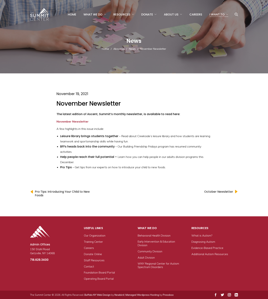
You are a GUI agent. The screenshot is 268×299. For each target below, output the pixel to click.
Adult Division (146, 257)
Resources (121, 14)
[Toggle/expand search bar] (236, 14)
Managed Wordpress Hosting (142, 294)
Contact (89, 266)
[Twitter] (222, 294)
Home (72, 14)
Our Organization (94, 235)
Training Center (93, 241)
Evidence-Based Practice (207, 248)
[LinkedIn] (236, 294)
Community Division (150, 251)
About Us (171, 14)
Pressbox (168, 294)
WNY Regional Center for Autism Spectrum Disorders (158, 265)
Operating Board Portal (99, 278)
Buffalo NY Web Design (97, 294)
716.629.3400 (39, 260)
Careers (195, 14)
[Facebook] (215, 294)
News (132, 48)
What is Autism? (201, 235)
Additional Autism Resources (209, 254)
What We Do (92, 14)
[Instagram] (229, 294)
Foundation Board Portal (99, 272)
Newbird (119, 294)
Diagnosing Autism (203, 241)
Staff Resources (94, 260)
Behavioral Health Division (154, 235)
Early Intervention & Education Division (156, 243)
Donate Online (93, 254)
